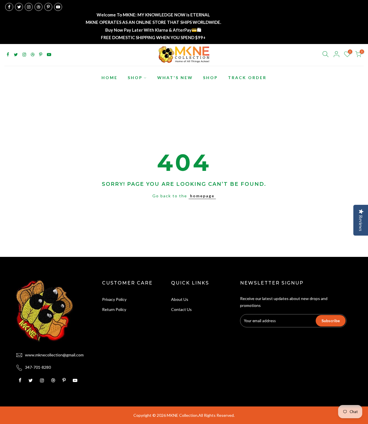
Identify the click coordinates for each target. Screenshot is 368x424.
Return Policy (114, 309)
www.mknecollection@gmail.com (54, 354)
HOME (109, 77)
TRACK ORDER (247, 77)
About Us (179, 299)
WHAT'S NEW (175, 77)
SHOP (135, 77)
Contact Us (181, 309)
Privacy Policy (114, 299)
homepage (202, 195)
